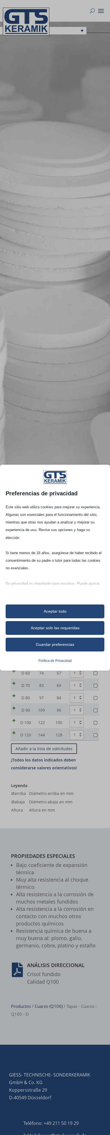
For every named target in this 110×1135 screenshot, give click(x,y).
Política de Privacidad (55, 661)
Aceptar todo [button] (55, 611)
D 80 (25, 697)
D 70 (25, 685)
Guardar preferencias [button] (55, 644)
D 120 (25, 735)
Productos (21, 1006)
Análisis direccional (56, 965)
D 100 (25, 722)
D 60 (25, 673)
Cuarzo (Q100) (49, 1006)
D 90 (25, 710)
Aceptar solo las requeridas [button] (55, 628)
